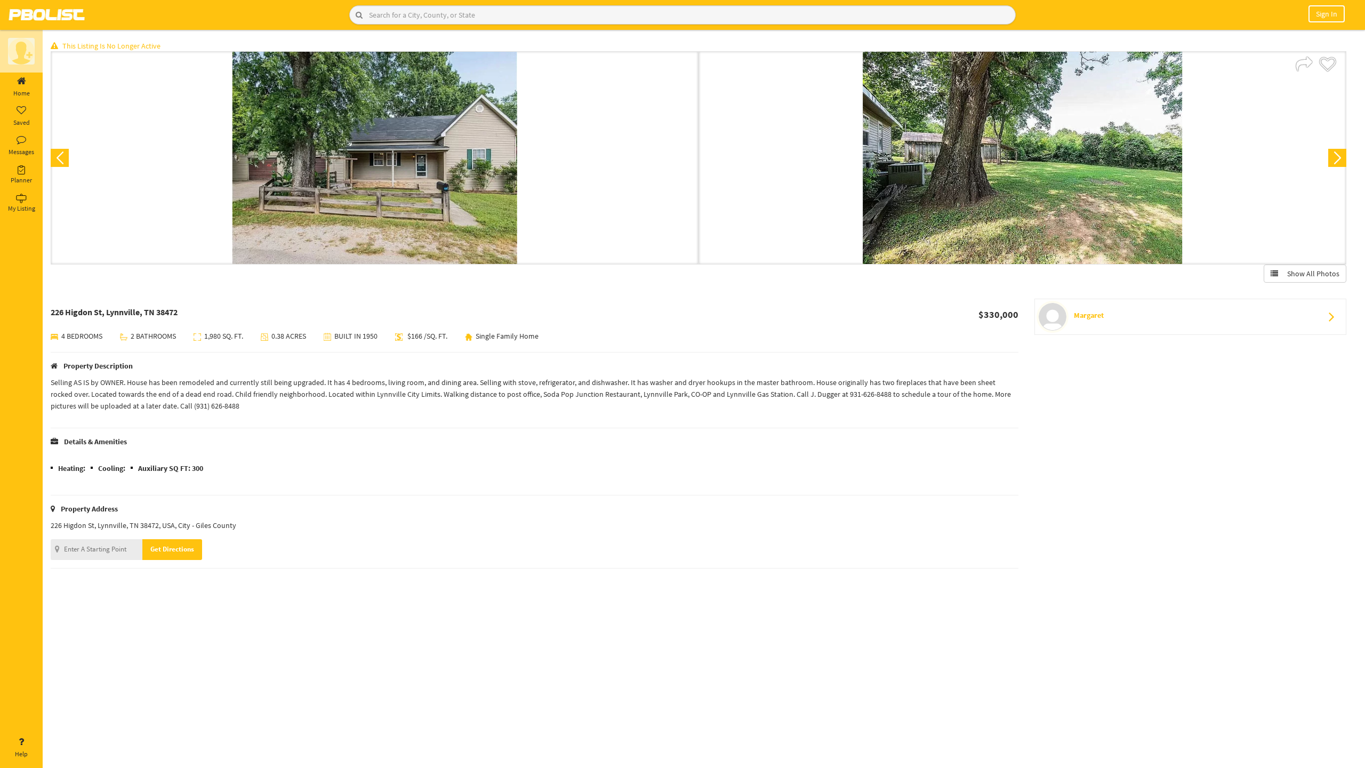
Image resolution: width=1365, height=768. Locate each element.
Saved (21, 122)
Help (21, 754)
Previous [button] (60, 158)
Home (21, 93)
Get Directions (172, 549)
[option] (374, 158)
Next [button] (1337, 158)
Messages (21, 152)
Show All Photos (1310, 273)
